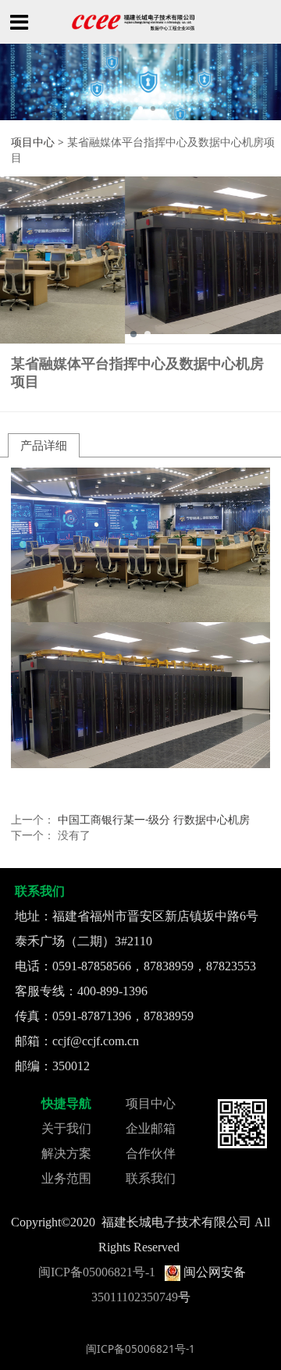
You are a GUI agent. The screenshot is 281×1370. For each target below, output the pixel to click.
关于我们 (66, 1128)
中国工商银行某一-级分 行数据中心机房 (154, 820)
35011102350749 (134, 1297)
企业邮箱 (151, 1128)
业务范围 (66, 1178)
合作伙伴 (151, 1153)
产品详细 (43, 445)
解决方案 (66, 1153)
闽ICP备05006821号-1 (96, 1272)
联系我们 (151, 1178)
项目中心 (33, 142)
